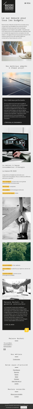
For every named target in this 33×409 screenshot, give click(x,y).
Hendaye (16, 379)
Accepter (23, 407)
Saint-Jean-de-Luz (16, 381)
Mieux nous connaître (16, 394)
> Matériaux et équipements (13, 122)
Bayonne (16, 372)
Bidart (16, 377)
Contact (16, 397)
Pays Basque (16, 370)
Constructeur (16, 359)
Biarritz (16, 375)
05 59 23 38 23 (7, 346)
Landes (16, 384)
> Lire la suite (9, 324)
